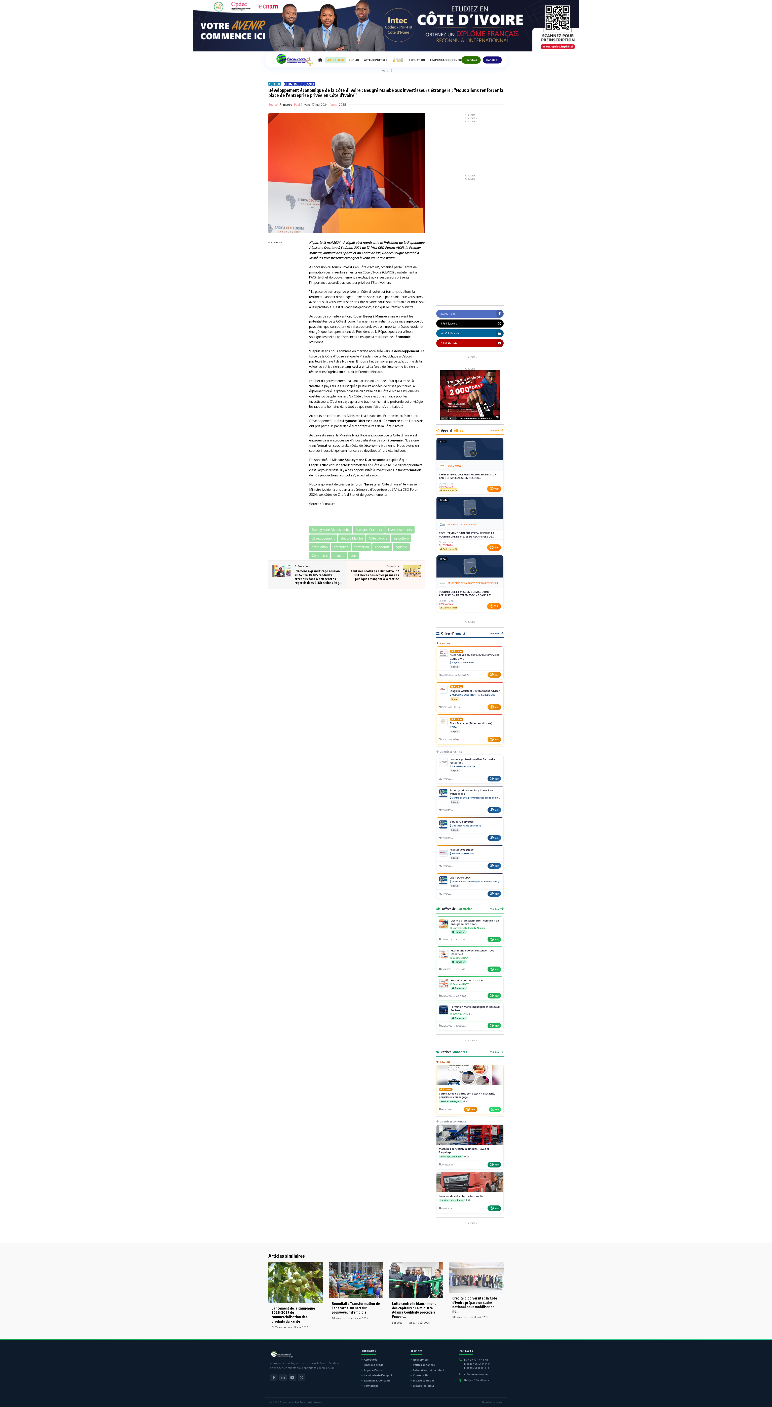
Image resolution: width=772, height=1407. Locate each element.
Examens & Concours (377, 1380)
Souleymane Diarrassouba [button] (331, 530)
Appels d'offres (373, 1370)
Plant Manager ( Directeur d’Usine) (471, 723)
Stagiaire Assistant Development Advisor (475, 690)
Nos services (421, 1359)
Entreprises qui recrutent (428, 1370)
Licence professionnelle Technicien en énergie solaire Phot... (475, 922)
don (407, 361)
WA (497, 1109)
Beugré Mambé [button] (352, 538)
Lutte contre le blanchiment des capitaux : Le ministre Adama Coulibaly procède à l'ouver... (414, 1310)
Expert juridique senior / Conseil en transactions (471, 792)
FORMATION (417, 59)
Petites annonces (424, 1364)
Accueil (274, 84)
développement (407, 351)
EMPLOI (354, 59)
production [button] (320, 547)
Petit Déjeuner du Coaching (467, 980)
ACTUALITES (335, 59)
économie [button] (382, 547)
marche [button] (339, 556)
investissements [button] (400, 530)
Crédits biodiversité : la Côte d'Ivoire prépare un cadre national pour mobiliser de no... (474, 1304)
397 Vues (457, 1317)
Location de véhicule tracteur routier (462, 1196)
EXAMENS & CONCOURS (445, 59)
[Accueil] (320, 60)
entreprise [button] (341, 547)
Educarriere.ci (287, 1402)
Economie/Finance (299, 84)
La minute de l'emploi (378, 1375)
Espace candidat (423, 1380)
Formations (371, 1385)
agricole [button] (401, 547)
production (328, 475)
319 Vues (336, 1318)
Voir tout (495, 430)
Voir (496, 488)
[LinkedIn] (283, 1377)
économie (403, 337)
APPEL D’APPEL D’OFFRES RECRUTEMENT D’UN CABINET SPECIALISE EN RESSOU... (468, 476)
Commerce (391, 421)
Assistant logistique (462, 849)
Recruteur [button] (471, 59)
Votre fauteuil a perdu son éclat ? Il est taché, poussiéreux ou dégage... (467, 1095)
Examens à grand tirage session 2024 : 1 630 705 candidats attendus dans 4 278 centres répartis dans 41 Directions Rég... (318, 577)
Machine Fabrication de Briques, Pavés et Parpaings (464, 1150)
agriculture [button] (401, 538)
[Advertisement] (284, 305)
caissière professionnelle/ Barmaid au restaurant (473, 761)
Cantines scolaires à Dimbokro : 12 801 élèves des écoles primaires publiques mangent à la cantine (375, 575)
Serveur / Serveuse (462, 821)
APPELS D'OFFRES (375, 59)
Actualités (370, 1359)
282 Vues (276, 1327)
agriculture (355, 367)
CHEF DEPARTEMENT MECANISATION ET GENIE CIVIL (475, 657)
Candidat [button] (492, 59)
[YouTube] (292, 1377)
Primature (286, 104)
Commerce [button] (320, 556)
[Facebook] (273, 1377)
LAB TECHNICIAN (460, 877)
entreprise (337, 292)
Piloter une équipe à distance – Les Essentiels (472, 952)
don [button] (353, 556)
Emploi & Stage (373, 1364)
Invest (347, 267)
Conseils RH (420, 1375)
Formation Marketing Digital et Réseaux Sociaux (475, 1008)
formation (324, 445)
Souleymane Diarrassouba (357, 421)
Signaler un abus (491, 1402)
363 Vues (397, 1322)
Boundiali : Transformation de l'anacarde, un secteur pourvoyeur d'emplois (356, 1307)
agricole (412, 321)
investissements (344, 272)
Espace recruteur (423, 1385)
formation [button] (361, 547)
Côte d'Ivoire (384, 258)
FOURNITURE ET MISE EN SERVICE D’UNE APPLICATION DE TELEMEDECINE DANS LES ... (466, 593)
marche (362, 351)
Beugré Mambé (404, 253)
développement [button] (323, 538)
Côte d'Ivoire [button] (378, 538)
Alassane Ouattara (323, 248)
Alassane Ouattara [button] (369, 530)
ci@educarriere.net (476, 1374)
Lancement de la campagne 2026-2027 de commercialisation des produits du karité (293, 1314)
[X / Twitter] (301, 1377)
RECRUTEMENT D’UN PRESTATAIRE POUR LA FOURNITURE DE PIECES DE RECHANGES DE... (466, 534)
